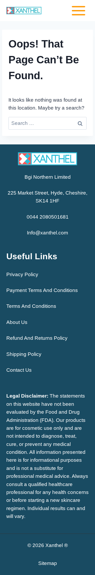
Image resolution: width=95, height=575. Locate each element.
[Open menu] (78, 10)
